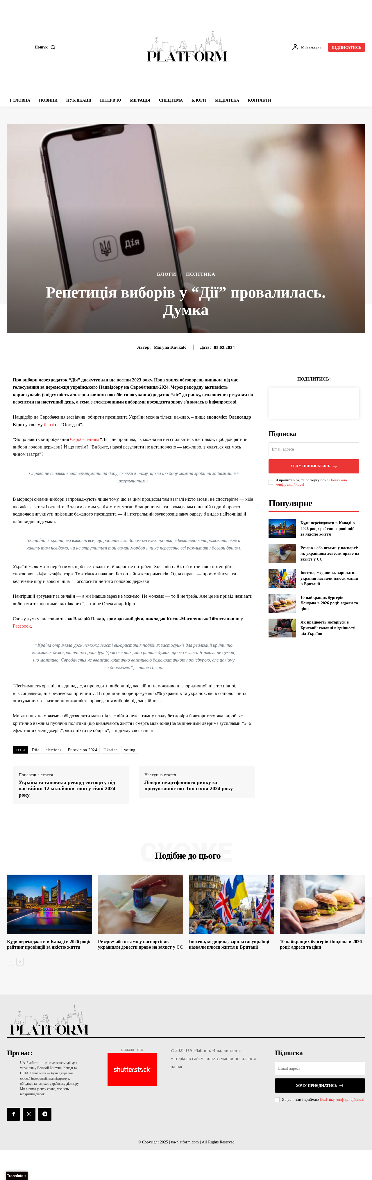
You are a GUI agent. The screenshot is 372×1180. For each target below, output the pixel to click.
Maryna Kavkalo (170, 347)
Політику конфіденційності (342, 1099)
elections (53, 750)
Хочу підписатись (310, 466)
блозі (49, 424)
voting (129, 750)
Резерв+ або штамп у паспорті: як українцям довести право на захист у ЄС (330, 553)
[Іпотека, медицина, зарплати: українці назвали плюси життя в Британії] (282, 578)
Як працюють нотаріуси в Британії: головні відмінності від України (328, 628)
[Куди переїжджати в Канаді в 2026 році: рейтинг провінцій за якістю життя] (282, 528)
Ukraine (110, 750)
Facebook (22, 626)
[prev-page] (10, 961)
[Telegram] (44, 1114)
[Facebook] (294, 402)
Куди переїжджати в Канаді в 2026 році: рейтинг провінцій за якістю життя (328, 528)
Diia (35, 750)
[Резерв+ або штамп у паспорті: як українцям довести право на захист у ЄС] (282, 553)
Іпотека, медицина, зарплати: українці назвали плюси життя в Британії (329, 578)
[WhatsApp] (334, 402)
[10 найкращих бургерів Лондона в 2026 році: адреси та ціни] (282, 603)
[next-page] (20, 961)
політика (200, 274)
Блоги (166, 274)
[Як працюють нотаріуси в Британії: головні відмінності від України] (282, 628)
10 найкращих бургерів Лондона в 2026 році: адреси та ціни (329, 603)
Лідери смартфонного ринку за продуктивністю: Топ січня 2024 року (188, 785)
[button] (46, 47)
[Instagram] (29, 1114)
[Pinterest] (320, 402)
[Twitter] (307, 402)
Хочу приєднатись (316, 1085)
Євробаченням (84, 439)
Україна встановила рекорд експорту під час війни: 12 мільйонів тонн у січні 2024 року (67, 788)
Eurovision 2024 (82, 750)
